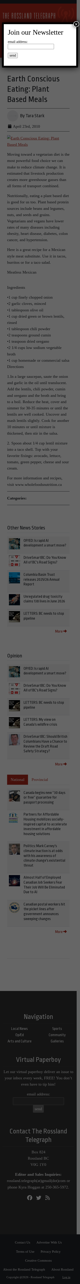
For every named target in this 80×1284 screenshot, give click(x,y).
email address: (18, 42)
